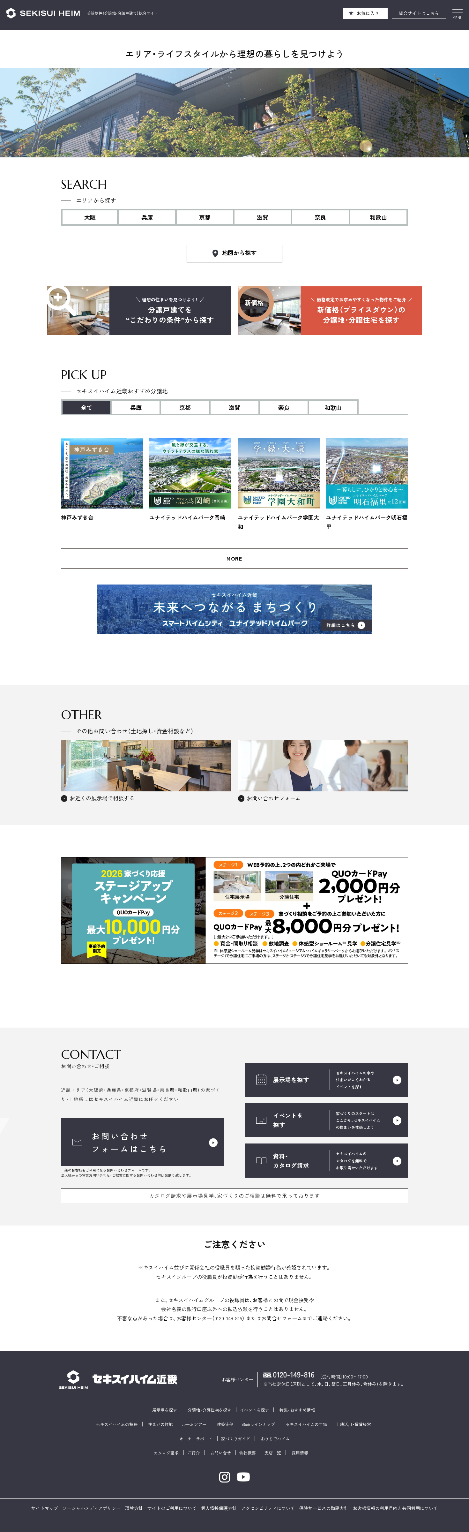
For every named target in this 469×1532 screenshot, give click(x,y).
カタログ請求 (166, 1453)
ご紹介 (193, 1453)
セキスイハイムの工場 (306, 1424)
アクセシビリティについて (268, 1508)
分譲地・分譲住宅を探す (209, 1410)
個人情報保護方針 (219, 1508)
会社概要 (247, 1453)
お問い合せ (220, 1453)
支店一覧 (272, 1453)
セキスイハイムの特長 (117, 1424)
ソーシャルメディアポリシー (92, 1508)
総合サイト (419, 13)
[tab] (136, 406)
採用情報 (300, 1453)
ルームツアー (194, 1424)
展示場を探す (164, 1410)
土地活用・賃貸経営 (353, 1424)
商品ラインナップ (258, 1424)
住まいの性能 (160, 1424)
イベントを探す (254, 1410)
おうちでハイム (275, 1439)
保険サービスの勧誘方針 (323, 1508)
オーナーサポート (195, 1439)
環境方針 (134, 1508)
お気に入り (368, 13)
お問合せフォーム (281, 1318)
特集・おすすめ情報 (297, 1410)
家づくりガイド (235, 1439)
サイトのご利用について (172, 1508)
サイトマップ (44, 1508)
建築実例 (225, 1424)
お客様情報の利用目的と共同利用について (395, 1508)
